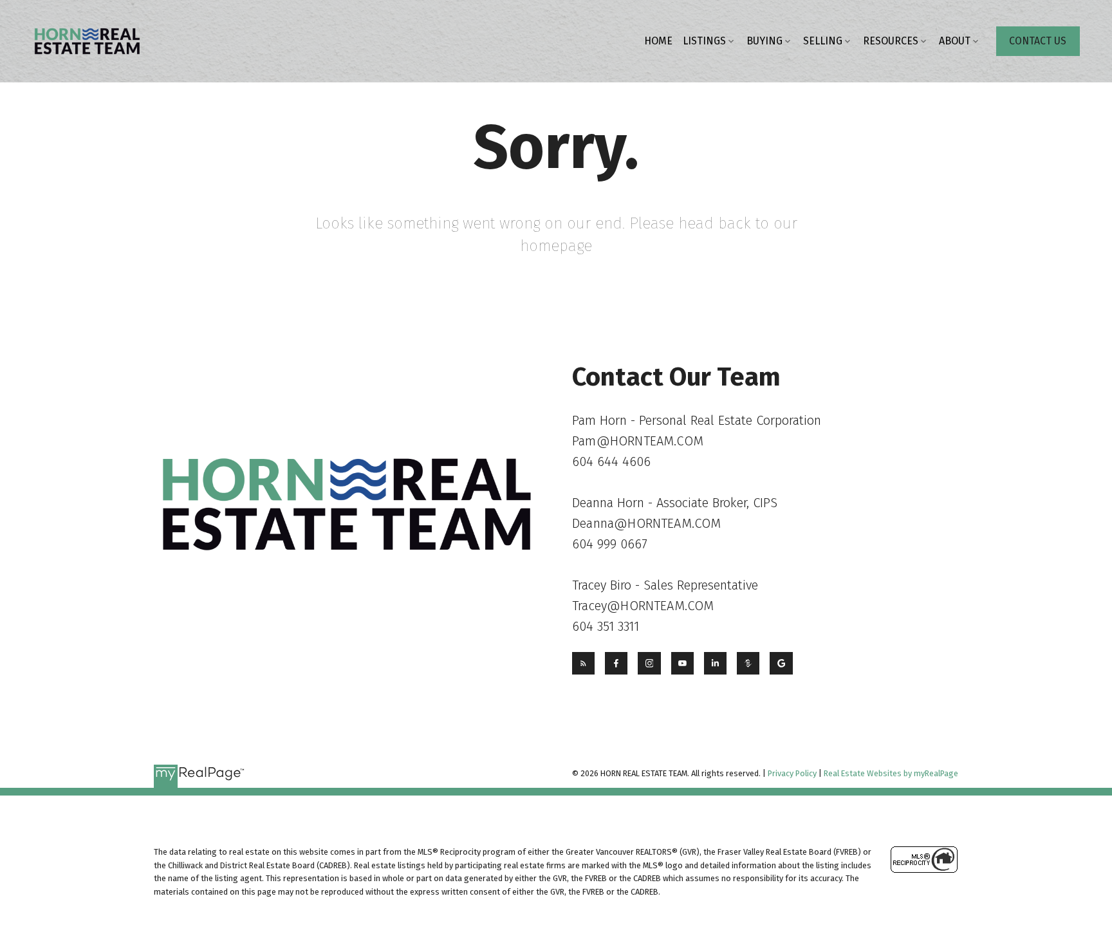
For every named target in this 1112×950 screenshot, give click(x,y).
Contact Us (1037, 41)
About (954, 41)
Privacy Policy (792, 773)
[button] (1038, 40)
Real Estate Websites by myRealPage (891, 773)
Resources (890, 41)
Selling (822, 41)
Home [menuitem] (658, 41)
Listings (704, 41)
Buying (764, 41)
